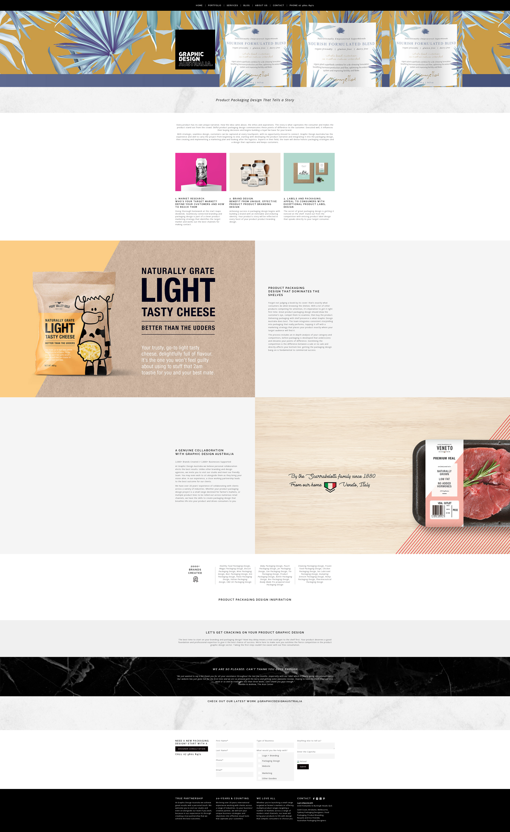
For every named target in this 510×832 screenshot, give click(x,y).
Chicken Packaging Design (314, 569)
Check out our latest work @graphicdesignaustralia (255, 701)
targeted (260, 805)
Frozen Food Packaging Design (315, 567)
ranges (275, 808)
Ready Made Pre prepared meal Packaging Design (275, 583)
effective (234, 816)
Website (266, 766)
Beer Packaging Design (237, 574)
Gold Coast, (302, 809)
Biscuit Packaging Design (235, 569)
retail (266, 813)
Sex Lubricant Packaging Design (315, 572)
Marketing (267, 773)
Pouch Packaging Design (274, 567)
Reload (303, 761)
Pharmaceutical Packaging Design (319, 580)
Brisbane (312, 809)
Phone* (219, 760)
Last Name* (222, 750)
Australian (302, 820)
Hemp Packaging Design (314, 578)
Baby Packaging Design (271, 566)
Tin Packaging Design (277, 572)
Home (199, 5)
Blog (246, 5)
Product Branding (315, 815)
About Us (261, 5)
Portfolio (214, 5)
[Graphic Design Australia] (195, 49)
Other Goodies (269, 778)
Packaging (311, 820)
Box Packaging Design (278, 579)
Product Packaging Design (273, 575)
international (243, 802)
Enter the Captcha (306, 751)
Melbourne (323, 809)
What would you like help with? (272, 750)
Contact (278, 5)
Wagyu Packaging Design (231, 568)
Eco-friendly (314, 818)
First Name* (222, 740)
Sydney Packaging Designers (310, 812)
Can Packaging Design (276, 571)
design (289, 816)
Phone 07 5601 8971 (302, 5)
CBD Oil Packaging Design (239, 582)
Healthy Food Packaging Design (235, 566)
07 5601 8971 (192, 754)
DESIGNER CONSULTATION (191, 749)
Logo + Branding (270, 755)
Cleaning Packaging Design (311, 566)
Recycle (300, 818)
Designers (321, 820)
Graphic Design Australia (189, 802)
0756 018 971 (307, 803)
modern (260, 813)
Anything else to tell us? (309, 740)
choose (285, 818)
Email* (219, 770)
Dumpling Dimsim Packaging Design (314, 575)
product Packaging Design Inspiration (255, 599)
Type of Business (265, 740)
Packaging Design (271, 761)
